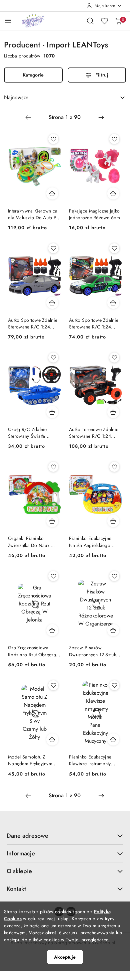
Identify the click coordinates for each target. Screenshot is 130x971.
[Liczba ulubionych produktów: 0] (104, 20)
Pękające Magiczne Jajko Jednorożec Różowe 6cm (94, 214)
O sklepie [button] (19, 871)
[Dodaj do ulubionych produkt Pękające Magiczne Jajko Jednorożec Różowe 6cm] (114, 139)
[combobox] (65, 97)
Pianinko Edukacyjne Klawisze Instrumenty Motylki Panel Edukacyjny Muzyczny (94, 760)
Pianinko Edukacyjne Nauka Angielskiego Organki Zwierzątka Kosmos (90, 541)
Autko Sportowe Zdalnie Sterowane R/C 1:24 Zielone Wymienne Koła (93, 323)
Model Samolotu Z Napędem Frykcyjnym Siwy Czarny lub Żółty (30, 760)
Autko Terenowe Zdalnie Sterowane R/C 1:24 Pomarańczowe (93, 432)
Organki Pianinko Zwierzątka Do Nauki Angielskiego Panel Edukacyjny (29, 541)
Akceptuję (65, 957)
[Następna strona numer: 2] (101, 117)
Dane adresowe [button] (27, 835)
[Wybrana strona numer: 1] (64, 117)
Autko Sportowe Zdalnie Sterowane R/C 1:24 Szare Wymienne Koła (32, 323)
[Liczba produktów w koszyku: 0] (118, 20)
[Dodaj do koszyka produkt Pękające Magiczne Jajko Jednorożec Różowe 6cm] (113, 193)
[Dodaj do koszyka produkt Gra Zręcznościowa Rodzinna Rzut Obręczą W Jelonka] (52, 630)
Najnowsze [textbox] (16, 97)
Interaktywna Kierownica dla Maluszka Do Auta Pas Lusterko (34, 214)
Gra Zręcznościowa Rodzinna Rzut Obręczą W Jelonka (32, 651)
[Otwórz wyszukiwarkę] (90, 20)
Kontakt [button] (16, 888)
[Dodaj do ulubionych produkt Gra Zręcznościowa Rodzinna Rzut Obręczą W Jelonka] (53, 576)
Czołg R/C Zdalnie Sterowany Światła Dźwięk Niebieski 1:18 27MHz (31, 432)
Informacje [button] (21, 853)
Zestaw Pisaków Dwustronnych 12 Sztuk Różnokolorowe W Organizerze (92, 651)
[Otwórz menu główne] (8, 20)
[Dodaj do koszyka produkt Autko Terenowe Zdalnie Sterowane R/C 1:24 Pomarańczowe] (113, 412)
